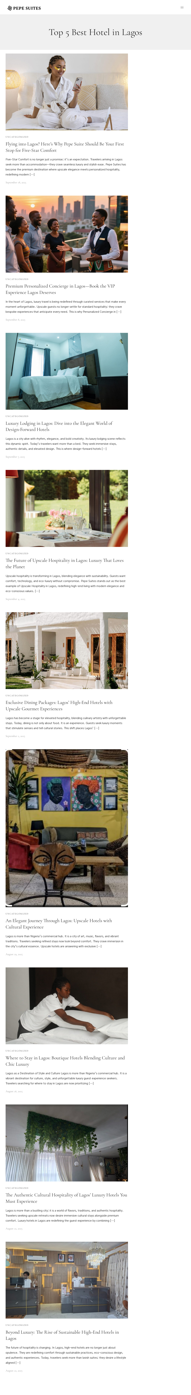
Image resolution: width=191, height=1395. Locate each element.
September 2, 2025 (15, 736)
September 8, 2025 (15, 319)
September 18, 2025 (16, 182)
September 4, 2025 (15, 599)
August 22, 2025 (14, 1228)
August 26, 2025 (14, 1091)
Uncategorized (17, 137)
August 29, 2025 (14, 954)
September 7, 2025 (15, 456)
